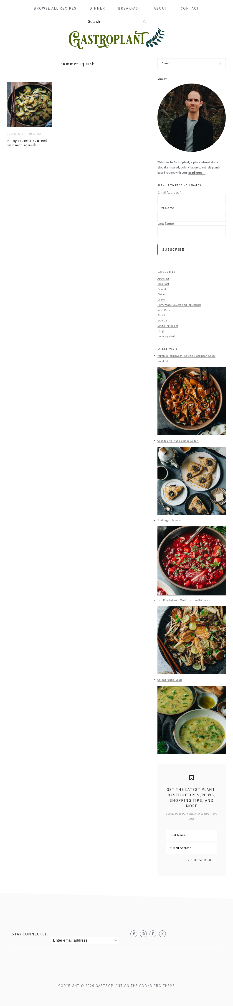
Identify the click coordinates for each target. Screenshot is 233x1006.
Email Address (169, 192)
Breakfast (163, 283)
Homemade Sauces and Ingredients (179, 304)
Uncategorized (166, 336)
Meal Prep (35, 133)
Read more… (196, 172)
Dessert (161, 289)
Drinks (161, 299)
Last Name (165, 223)
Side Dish (163, 320)
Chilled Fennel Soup (169, 679)
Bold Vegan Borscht (169, 520)
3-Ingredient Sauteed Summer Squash (27, 143)
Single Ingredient (167, 325)
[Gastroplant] (116, 46)
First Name (165, 208)
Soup (160, 331)
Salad (161, 315)
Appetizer (163, 278)
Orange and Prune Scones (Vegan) (178, 440)
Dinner (161, 294)
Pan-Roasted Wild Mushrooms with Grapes (183, 600)
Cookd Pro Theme (157, 985)
